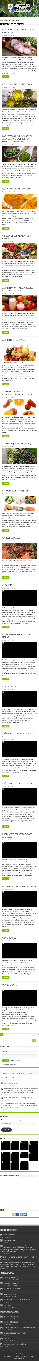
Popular (11, 1073)
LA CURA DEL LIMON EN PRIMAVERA (19, 886)
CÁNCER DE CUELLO (11, 1322)
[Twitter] (21, 1214)
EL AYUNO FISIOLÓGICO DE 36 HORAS (17, 1300)
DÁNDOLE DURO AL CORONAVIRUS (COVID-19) (18, 1098)
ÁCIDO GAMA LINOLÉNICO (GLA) (17, 84)
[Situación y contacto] (1, 1283)
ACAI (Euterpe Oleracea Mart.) (16, 443)
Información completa (12, 1289)
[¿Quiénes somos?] (1, 1294)
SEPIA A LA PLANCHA (10, 1083)
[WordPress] (25, 1214)
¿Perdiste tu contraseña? (9, 1064)
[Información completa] (1, 1289)
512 (17, 1279)
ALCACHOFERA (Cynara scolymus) (15, 1344)
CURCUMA (7, 585)
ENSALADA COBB (9, 1077)
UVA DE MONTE (9, 985)
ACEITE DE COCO (10, 686)
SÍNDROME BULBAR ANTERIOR (15, 1333)
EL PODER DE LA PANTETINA (15, 491)
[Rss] (14, 1214)
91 (14, 640)
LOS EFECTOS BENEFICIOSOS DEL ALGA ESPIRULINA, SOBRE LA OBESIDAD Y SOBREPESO (17, 139)
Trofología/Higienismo (12, 1278)
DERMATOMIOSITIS (11, 1316)
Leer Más (6, 76)
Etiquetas (29, 1073)
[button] (19, 46)
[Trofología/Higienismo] (1, 1278)
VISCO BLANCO (9, 938)
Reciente (4, 1073)
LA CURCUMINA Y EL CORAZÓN (16, 189)
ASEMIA (6, 1339)
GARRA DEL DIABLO (11, 538)
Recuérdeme (16, 1060)
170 (16, 1285)
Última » (25, 1035)
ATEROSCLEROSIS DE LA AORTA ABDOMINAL (20, 1327)
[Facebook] (17, 1214)
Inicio (2, 20)
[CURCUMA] (1, 1305)
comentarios (20, 1073)
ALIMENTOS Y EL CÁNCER (14, 340)
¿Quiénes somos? (10, 1294)
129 (17, 1296)
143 (17, 1291)
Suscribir (6, 1129)
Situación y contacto (11, 1283)
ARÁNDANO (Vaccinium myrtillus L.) (19, 783)
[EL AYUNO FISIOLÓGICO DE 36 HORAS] (1, 1300)
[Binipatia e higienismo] (20, 8)
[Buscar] (34, 1040)
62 (14, 588)
